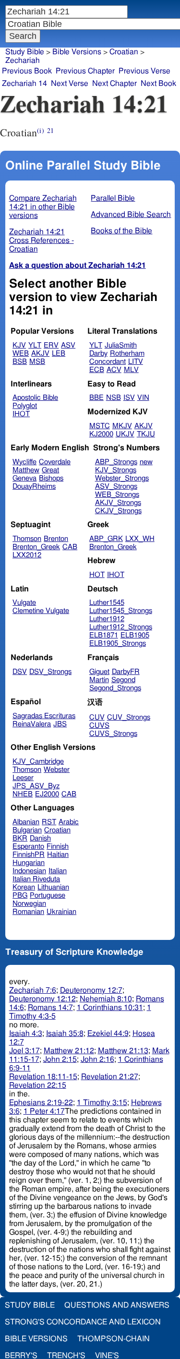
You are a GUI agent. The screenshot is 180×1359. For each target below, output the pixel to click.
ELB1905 (134, 635)
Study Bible (24, 52)
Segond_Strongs (115, 688)
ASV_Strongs (116, 486)
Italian (57, 871)
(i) (40, 130)
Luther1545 (106, 602)
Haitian (58, 854)
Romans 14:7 (50, 1007)
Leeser (23, 778)
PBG (19, 895)
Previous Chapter (85, 71)
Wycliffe (24, 462)
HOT (97, 574)
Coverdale (55, 462)
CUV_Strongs (128, 717)
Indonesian (29, 871)
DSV (19, 671)
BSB (19, 361)
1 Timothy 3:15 (102, 1102)
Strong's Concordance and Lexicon (83, 1322)
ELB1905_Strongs (117, 643)
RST (49, 822)
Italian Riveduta (36, 879)
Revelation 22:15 (37, 1085)
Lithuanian (53, 887)
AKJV (40, 353)
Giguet (99, 671)
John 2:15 (60, 1059)
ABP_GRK (106, 538)
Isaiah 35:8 (65, 1033)
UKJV (125, 434)
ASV (68, 345)
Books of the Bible (121, 231)
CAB (69, 547)
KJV (19, 345)
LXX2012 (26, 555)
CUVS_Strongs (113, 733)
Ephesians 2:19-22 (41, 1102)
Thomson (26, 538)
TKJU (146, 434)
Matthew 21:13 (123, 1051)
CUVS (99, 725)
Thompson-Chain (113, 1339)
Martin (99, 680)
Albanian (25, 822)
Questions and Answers (116, 1305)
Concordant (107, 361)
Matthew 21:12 (69, 1051)
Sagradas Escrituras (43, 716)
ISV (129, 397)
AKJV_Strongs (118, 502)
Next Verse (69, 83)
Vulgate (24, 602)
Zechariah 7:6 (32, 990)
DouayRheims (34, 486)
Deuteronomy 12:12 (42, 999)
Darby (98, 353)
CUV (97, 717)
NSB (113, 397)
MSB (37, 361)
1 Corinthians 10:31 (110, 1007)
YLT (34, 345)
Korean (23, 887)
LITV (135, 361)
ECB (96, 369)
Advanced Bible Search (131, 214)
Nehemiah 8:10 (106, 999)
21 (50, 130)
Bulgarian (27, 830)
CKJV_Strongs (118, 511)
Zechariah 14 (24, 83)
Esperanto (28, 846)
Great (50, 470)
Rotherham (127, 353)
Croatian (57, 830)
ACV (114, 369)
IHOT (21, 414)
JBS (60, 724)
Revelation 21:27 (109, 1077)
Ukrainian (61, 911)
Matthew (25, 470)
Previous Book (27, 71)
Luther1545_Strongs (120, 610)
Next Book (158, 83)
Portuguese (47, 895)
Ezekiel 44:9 (108, 1033)
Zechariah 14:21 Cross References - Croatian (41, 240)
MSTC (99, 426)
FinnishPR (28, 854)
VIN (143, 397)
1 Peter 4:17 (44, 1111)
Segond (123, 680)
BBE (96, 397)
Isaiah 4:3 (25, 1033)
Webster (57, 769)
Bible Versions (76, 52)
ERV (51, 345)
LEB (58, 353)
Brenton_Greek (36, 547)
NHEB (22, 794)
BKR (19, 838)
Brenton (56, 538)
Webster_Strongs (122, 478)
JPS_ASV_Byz (36, 786)
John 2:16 (97, 1059)
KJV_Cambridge (38, 761)
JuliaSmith (121, 345)
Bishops (51, 478)
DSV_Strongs (50, 671)
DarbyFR (126, 671)
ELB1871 (103, 635)
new (146, 462)
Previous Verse (144, 71)
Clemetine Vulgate (40, 610)
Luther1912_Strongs (120, 627)
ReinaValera (31, 724)
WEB (20, 353)
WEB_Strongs (117, 494)
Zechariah (22, 60)
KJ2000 (101, 434)
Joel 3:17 (24, 1051)
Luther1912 (106, 619)
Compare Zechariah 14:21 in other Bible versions (43, 206)
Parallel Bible (113, 198)
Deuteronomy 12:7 (91, 990)
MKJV (122, 426)
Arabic (69, 822)
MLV (131, 369)
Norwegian (29, 903)
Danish (40, 838)
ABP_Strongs (116, 462)
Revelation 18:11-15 (43, 1077)
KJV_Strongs (115, 470)
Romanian (28, 911)
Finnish (58, 846)
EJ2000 (47, 794)
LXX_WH (140, 538)
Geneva (24, 478)
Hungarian (28, 862)
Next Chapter (114, 83)
